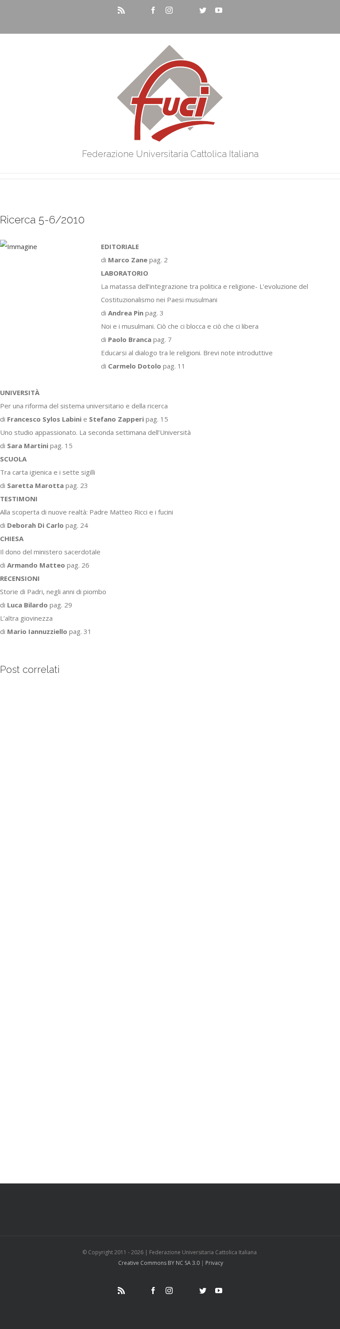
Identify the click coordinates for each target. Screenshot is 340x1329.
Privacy (214, 1263)
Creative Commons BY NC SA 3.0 (159, 1263)
